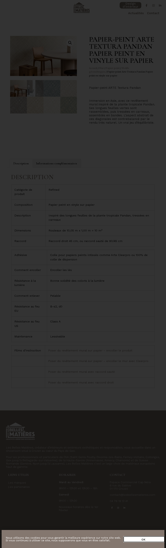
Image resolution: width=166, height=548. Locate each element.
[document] (83, 274)
